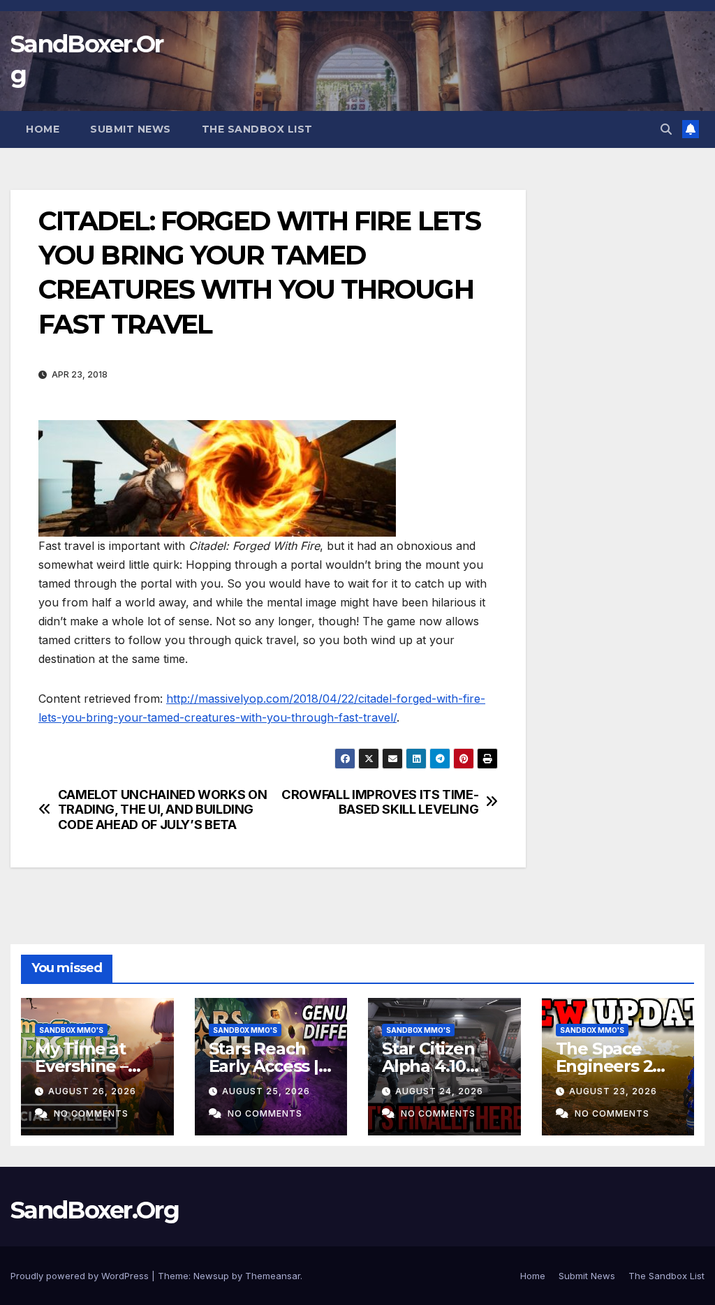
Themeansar (272, 1275)
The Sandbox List (257, 129)
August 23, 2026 (613, 1091)
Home (42, 129)
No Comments (91, 1113)
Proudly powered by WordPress (81, 1275)
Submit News (130, 129)
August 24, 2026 (439, 1091)
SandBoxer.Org (94, 1210)
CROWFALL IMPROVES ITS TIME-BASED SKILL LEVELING (379, 802)
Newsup (211, 1275)
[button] (666, 129)
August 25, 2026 (266, 1091)
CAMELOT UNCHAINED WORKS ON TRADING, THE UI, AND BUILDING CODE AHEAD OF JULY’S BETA (162, 810)
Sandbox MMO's (71, 1030)
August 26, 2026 (92, 1091)
